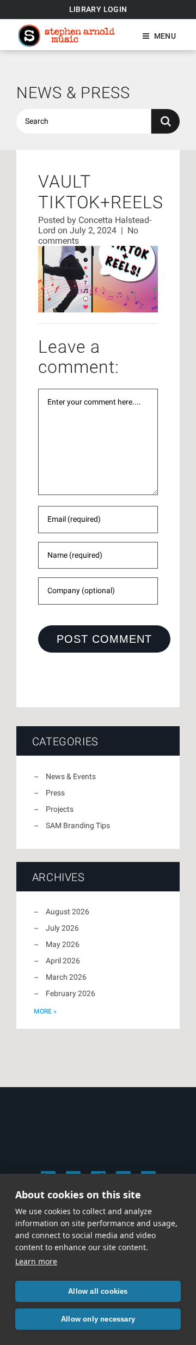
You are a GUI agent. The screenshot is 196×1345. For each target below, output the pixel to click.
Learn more (36, 1261)
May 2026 (62, 944)
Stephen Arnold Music (66, 36)
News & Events (71, 776)
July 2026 (62, 928)
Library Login (98, 9)
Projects (60, 809)
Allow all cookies (97, 1291)
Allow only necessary (98, 1319)
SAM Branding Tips (78, 825)
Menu (165, 36)
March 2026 (66, 977)
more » (45, 1011)
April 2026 (63, 960)
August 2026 (67, 911)
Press (55, 792)
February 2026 (70, 993)
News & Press (73, 92)
